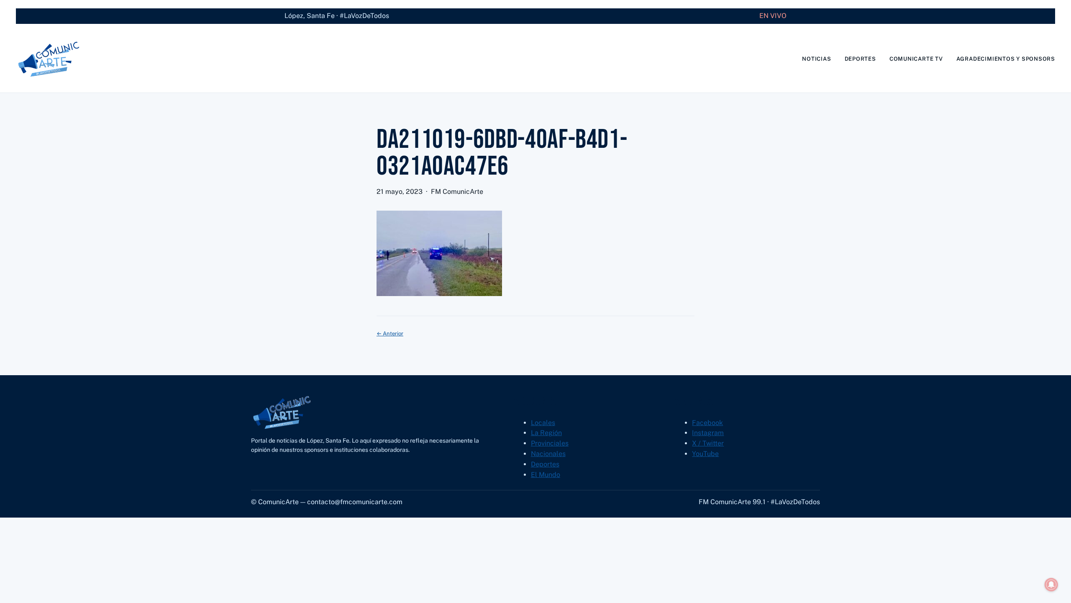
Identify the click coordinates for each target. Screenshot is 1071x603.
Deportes (545, 464)
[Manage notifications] (1051, 584)
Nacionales (548, 454)
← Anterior (390, 333)
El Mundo (545, 475)
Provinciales (550, 443)
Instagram (708, 433)
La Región (546, 433)
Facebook (707, 423)
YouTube (705, 454)
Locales (543, 423)
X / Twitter (708, 443)
